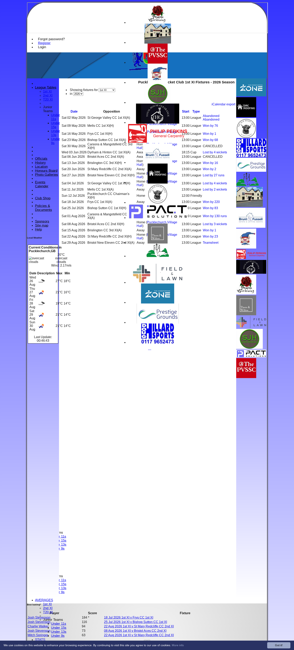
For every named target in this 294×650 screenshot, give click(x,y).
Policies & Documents (43, 208)
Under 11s (58, 624)
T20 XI (48, 612)
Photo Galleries (46, 175)
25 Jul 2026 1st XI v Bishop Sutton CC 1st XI (135, 622)
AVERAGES (44, 600)
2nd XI (48, 608)
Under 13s (58, 632)
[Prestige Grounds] (158, 322)
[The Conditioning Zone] (157, 302)
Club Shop (42, 198)
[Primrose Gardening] (158, 22)
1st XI (47, 604)
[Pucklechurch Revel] (158, 82)
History (40, 163)
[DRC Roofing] (158, 182)
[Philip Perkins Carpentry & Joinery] (158, 142)
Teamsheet (210, 242)
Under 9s (58, 636)
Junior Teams (53, 620)
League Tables (45, 87)
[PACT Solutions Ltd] (158, 217)
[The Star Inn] (157, 42)
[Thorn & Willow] (158, 242)
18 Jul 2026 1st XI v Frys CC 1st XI (128, 617)
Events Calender (41, 184)
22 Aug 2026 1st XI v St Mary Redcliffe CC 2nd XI (139, 626)
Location (41, 167)
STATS (40, 640)
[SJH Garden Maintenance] (157, 102)
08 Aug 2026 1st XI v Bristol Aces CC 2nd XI (135, 630)
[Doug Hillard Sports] (157, 342)
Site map (41, 225)
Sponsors (42, 221)
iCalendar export (223, 104)
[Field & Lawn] (157, 282)
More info (178, 645)
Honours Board (46, 171)
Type (196, 111)
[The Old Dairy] (158, 202)
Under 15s (58, 628)
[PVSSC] (158, 62)
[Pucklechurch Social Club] (157, 256)
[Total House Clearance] (157, 122)
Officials (41, 159)
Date (74, 111)
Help (38, 229)
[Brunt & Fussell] (157, 162)
